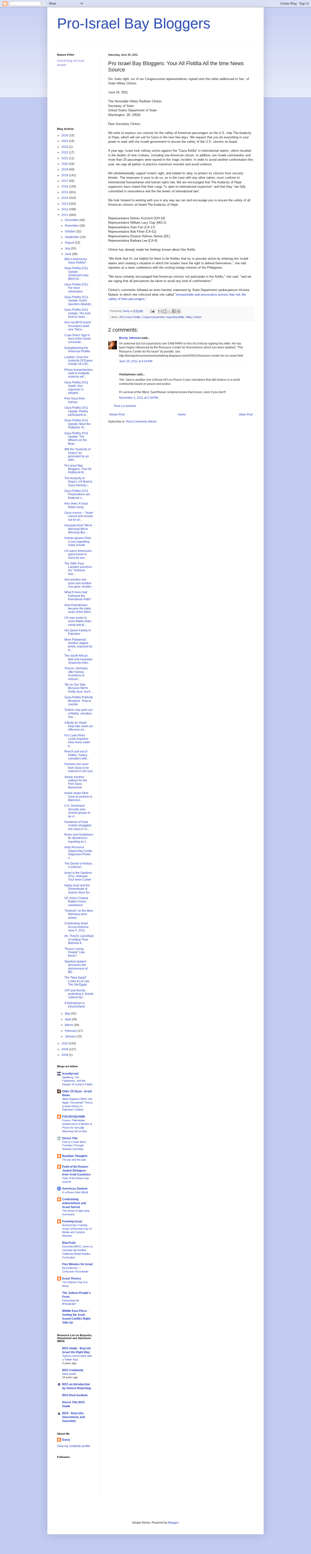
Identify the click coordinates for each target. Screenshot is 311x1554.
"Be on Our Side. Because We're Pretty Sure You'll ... (78, 688)
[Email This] (160, 311)
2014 (65, 198)
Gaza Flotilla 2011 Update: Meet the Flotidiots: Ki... (77, 424)
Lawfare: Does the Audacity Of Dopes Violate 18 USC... (78, 360)
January (70, 1036)
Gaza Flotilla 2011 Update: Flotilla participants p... (76, 411)
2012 (65, 209)
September (72, 237)
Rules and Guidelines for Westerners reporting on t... (78, 838)
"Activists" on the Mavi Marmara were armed (78, 914)
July (68, 248)
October (70, 231)
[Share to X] (169, 311)
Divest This (70, 1138)
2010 (65, 1043)
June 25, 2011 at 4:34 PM (135, 361)
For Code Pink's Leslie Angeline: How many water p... (77, 741)
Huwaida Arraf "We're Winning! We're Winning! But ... (78, 529)
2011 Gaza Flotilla (129, 317)
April (68, 1019)
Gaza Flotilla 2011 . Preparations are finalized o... (77, 494)
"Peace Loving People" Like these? (74, 952)
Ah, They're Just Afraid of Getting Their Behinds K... (79, 939)
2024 (65, 141)
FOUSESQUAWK (73, 1116)
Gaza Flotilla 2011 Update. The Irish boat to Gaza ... (77, 313)
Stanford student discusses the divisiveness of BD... (75, 967)
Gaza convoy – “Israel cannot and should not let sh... (78, 516)
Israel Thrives (71, 1278)
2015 (65, 192)
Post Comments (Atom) (141, 421)
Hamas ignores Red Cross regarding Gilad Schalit (77, 541)
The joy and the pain (74, 1159)
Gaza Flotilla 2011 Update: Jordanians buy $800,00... (76, 273)
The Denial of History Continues (78, 865)
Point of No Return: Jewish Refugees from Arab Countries (76, 1170)
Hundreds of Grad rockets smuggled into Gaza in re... (77, 825)
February (71, 1031)
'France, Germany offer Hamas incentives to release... (76, 673)
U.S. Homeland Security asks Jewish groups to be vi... (77, 811)
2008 (65, 1055)
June (68, 254)
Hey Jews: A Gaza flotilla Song (76, 505)
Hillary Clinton (194, 317)
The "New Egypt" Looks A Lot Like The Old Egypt (76, 981)
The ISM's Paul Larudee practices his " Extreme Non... (78, 569)
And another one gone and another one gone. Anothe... (79, 583)
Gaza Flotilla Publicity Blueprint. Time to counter (78, 701)
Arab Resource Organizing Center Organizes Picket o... (78, 852)
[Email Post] (152, 310)
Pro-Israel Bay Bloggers (133, 23)
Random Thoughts (74, 1156)
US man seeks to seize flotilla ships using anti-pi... (77, 621)
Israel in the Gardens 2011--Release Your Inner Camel (78, 876)
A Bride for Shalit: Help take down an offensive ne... (78, 726)
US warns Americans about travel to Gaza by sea (78, 554)
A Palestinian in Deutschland (74, 1004)
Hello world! (69, 1373)
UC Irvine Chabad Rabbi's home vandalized (76, 901)
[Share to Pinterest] (178, 311)
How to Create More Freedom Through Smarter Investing (74, 1145)
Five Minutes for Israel (77, 1264)
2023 (65, 147)
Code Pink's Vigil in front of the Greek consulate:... (77, 339)
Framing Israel (72, 1221)
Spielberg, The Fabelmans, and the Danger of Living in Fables (77, 1081)
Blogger (173, 1522)
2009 (65, 1049)
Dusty (66, 1439)
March (69, 1025)
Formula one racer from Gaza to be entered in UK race (78, 767)
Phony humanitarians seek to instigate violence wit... (78, 373)
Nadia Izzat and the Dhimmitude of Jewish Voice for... (77, 889)
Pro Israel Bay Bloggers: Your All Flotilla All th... (77, 469)
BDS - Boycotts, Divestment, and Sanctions (73, 1417)
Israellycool (70, 1073)
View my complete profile (73, 1446)
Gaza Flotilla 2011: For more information (76, 288)
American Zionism (74, 1188)
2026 (65, 135)
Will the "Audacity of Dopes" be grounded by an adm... (77, 454)
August (70, 242)
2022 (65, 152)
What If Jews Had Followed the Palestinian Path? (77, 596)
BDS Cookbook (72, 1370)
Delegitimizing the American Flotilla (77, 349)
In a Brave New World (75, 1192)
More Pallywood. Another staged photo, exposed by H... (78, 645)
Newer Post (117, 414)
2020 (65, 164)
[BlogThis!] (164, 311)
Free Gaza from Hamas (74, 400)
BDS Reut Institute (75, 1395)
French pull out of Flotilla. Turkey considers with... (76, 755)
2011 (65, 215)
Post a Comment (125, 406)
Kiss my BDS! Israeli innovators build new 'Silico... (77, 326)
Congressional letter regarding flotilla (163, 317)
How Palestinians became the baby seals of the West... (78, 608)
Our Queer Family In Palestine (77, 632)
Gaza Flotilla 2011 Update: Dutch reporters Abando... (78, 300)
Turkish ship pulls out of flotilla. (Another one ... (78, 713)
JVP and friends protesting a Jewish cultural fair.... (79, 994)
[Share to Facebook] (174, 311)
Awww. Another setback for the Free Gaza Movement (75, 782)
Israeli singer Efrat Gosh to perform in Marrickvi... (78, 796)
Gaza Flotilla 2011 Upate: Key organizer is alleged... (76, 388)
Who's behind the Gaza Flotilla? (75, 260)
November (72, 225)
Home (182, 414)
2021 (65, 158)
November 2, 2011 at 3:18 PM (138, 397)
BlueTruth (69, 1243)
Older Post (246, 414)
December (72, 220)
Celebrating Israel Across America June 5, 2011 (76, 927)
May (68, 1013)
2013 (65, 203)
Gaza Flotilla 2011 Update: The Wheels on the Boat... (76, 438)
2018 (65, 175)
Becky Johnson (130, 338)
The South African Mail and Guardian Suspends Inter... (78, 659)
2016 (65, 186)
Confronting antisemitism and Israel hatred (74, 1203)
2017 (65, 181)
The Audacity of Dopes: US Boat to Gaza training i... (78, 482)
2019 (65, 169)
